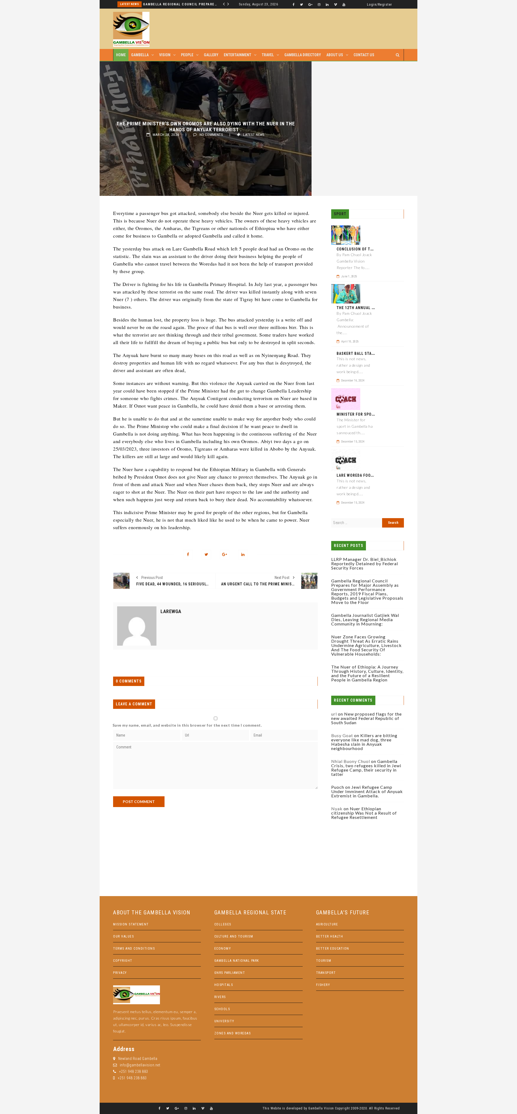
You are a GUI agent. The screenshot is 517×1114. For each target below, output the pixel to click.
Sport (340, 214)
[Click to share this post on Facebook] (188, 554)
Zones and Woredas (232, 1033)
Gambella (140, 55)
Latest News (129, 4)
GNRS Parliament (229, 973)
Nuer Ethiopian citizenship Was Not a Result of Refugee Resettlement (364, 813)
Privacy (120, 973)
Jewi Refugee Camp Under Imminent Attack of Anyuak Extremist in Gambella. (367, 791)
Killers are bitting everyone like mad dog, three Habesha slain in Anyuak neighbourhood (364, 742)
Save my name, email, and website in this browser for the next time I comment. (187, 725)
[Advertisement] (215, 844)
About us (334, 55)
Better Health (329, 936)
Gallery (211, 55)
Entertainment (237, 55)
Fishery (323, 985)
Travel (268, 55)
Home (121, 55)
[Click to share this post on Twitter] (206, 554)
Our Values (123, 936)
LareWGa (170, 611)
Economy (222, 948)
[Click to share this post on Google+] (224, 554)
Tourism (323, 961)
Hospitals (223, 985)
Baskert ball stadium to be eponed (373, 353)
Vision (164, 55)
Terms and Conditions (134, 948)
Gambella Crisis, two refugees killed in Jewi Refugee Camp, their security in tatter (366, 768)
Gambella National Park (236, 961)
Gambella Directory (302, 55)
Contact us (364, 55)
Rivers (220, 997)
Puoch (337, 787)
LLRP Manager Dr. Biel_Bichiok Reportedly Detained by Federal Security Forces (364, 563)
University (224, 1021)
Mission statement (131, 924)
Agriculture (327, 924)
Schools (222, 1009)
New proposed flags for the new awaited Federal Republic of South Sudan (366, 718)
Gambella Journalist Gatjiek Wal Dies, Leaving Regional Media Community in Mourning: (365, 619)
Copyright (122, 961)
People (187, 55)
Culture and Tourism (233, 936)
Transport (326, 973)
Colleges (222, 924)
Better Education (332, 948)
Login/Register (379, 4)
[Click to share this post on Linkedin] (243, 554)
